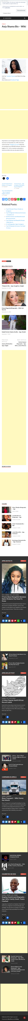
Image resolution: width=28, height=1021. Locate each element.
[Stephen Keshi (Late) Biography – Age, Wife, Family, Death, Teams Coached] (14, 893)
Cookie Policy (7, 7)
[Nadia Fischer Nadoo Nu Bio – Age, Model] (14, 330)
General (4, 698)
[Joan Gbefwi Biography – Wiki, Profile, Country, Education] (4, 864)
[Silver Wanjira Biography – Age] (6, 507)
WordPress (10, 1019)
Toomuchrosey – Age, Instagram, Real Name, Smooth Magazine (19, 185)
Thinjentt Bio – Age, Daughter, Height (13, 286)
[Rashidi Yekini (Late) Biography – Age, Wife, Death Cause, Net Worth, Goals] (6, 956)
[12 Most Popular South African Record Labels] (14, 697)
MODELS (9, 261)
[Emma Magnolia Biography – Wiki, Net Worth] (14, 306)
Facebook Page (15, 80)
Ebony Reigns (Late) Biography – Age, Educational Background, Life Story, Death (18, 969)
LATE (12, 895)
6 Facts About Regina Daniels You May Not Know (16, 663)
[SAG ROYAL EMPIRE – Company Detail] (5, 855)
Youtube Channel (10, 76)
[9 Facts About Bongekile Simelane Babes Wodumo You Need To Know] (14, 593)
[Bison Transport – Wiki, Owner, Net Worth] (14, 795)
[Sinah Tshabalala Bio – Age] (6, 524)
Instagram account (14, 144)
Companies (8, 796)
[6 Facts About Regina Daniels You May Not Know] (4, 663)
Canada (3, 796)
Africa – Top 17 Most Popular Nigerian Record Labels (19, 757)
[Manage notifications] (24, 1018)
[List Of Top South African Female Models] (5, 764)
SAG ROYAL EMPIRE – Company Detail (16, 856)
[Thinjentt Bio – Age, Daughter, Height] (14, 284)
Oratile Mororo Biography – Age (16, 516)
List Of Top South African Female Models (16, 765)
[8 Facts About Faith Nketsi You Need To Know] (5, 654)
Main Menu (8, 18)
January (8, 895)
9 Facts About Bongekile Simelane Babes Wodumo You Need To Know (14, 599)
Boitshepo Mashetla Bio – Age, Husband (19, 541)
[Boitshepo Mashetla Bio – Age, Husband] (6, 540)
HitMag (17, 1019)
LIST (7, 698)
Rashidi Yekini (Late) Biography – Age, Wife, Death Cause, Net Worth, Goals (18, 958)
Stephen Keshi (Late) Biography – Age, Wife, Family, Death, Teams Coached (14, 899)
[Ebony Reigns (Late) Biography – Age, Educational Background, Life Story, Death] (6, 966)
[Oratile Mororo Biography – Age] (6, 515)
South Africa (12, 698)
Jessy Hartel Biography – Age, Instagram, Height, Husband (7, 192)
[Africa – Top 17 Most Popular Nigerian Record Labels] (6, 755)
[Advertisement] (14, 44)
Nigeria (16, 895)
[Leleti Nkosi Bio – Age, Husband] (6, 532)
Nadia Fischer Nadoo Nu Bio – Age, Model (14, 332)
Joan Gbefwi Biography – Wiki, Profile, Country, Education (16, 864)
